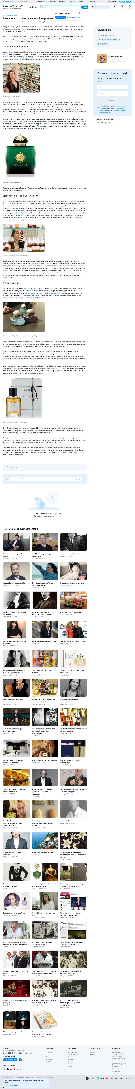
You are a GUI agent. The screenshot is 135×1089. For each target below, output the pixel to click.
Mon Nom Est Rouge (58, 293)
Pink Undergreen (30, 293)
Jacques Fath (57, 438)
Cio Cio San (60, 428)
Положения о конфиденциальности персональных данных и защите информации (113, 110)
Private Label (20, 213)
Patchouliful (55, 368)
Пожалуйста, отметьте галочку (106, 105)
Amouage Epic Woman (50, 124)
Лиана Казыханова (115, 56)
